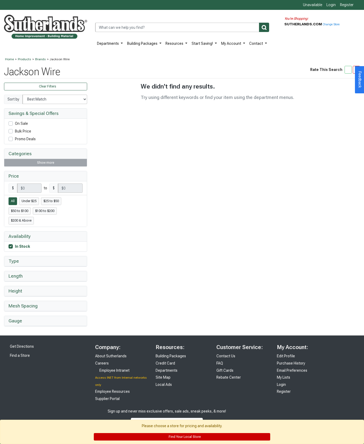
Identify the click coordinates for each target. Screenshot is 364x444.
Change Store (331, 24)
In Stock (22, 246)
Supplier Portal (107, 399)
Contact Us (225, 356)
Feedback (360, 79)
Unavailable (312, 5)
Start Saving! (203, 43)
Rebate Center (228, 377)
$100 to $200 (44, 211)
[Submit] (264, 27)
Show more (45, 163)
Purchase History (291, 363)
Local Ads (164, 384)
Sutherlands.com (303, 24)
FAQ (219, 363)
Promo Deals (25, 139)
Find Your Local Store (184, 437)
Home (9, 59)
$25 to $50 (51, 201)
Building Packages (142, 43)
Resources (174, 43)
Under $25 (29, 201)
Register (347, 5)
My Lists (283, 377)
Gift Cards (224, 370)
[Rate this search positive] (348, 69)
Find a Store (19, 355)
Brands (40, 59)
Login (331, 5)
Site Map (163, 377)
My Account (231, 43)
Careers (102, 363)
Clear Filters (47, 86)
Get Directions (21, 346)
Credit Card (165, 363)
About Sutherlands (111, 356)
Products (24, 59)
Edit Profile (286, 356)
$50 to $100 (19, 211)
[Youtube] (251, 416)
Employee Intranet (114, 370)
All (13, 201)
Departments (108, 43)
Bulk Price (23, 131)
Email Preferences (292, 370)
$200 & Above (21, 220)
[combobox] (182, 27)
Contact (256, 43)
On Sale (21, 123)
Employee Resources (112, 391)
